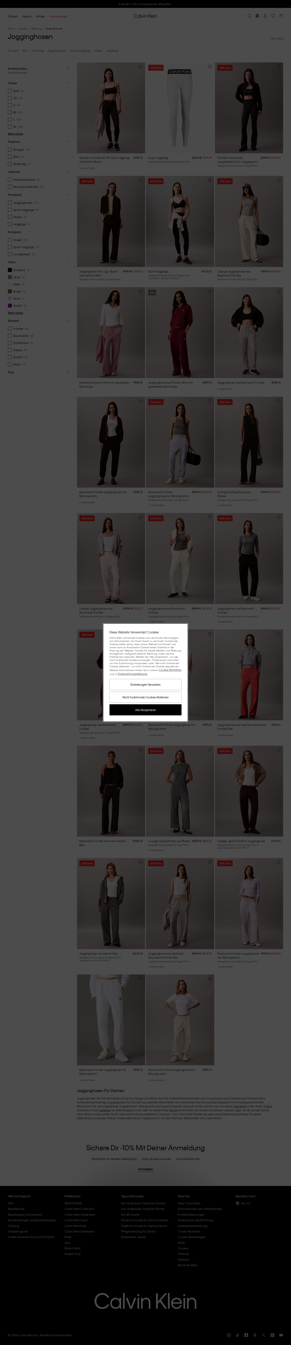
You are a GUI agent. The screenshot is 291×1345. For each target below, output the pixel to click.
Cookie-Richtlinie (170, 670)
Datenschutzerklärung (132, 674)
